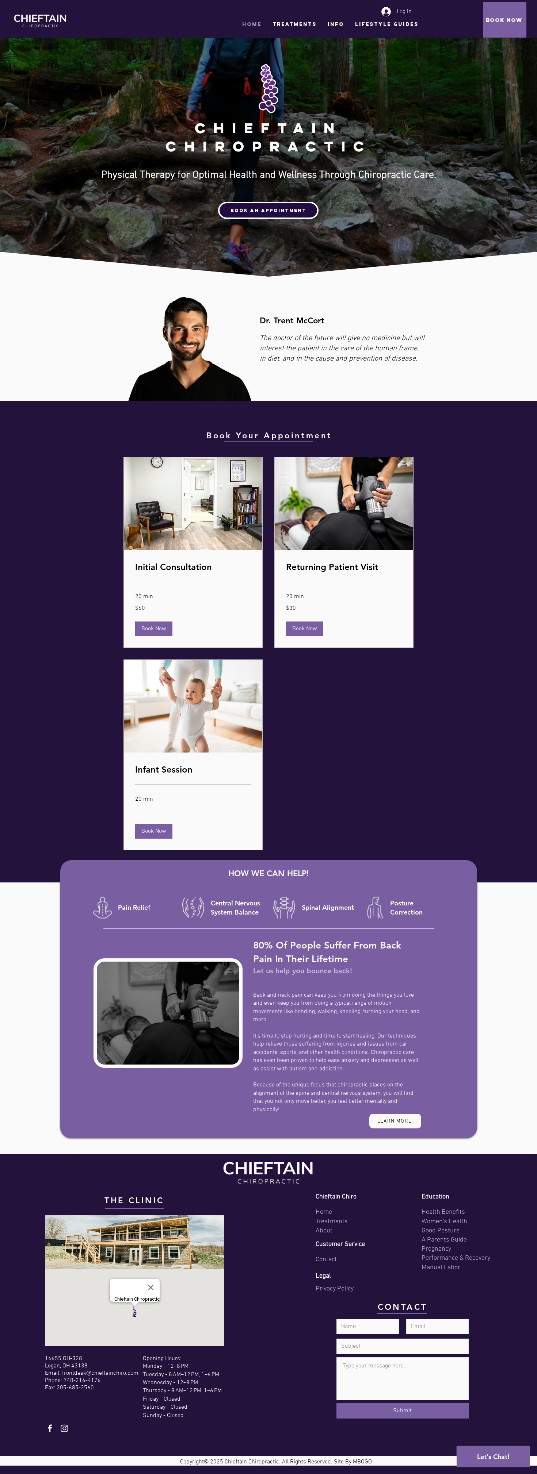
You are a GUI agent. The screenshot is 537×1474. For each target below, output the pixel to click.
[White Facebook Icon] (50, 1428)
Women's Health (444, 1221)
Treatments (332, 1221)
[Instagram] (64, 1428)
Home (324, 1212)
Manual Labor (441, 1267)
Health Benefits (443, 1212)
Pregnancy (436, 1249)
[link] (193, 567)
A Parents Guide (444, 1240)
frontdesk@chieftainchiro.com (100, 1373)
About (324, 1231)
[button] (336, 27)
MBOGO (362, 1462)
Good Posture (441, 1231)
